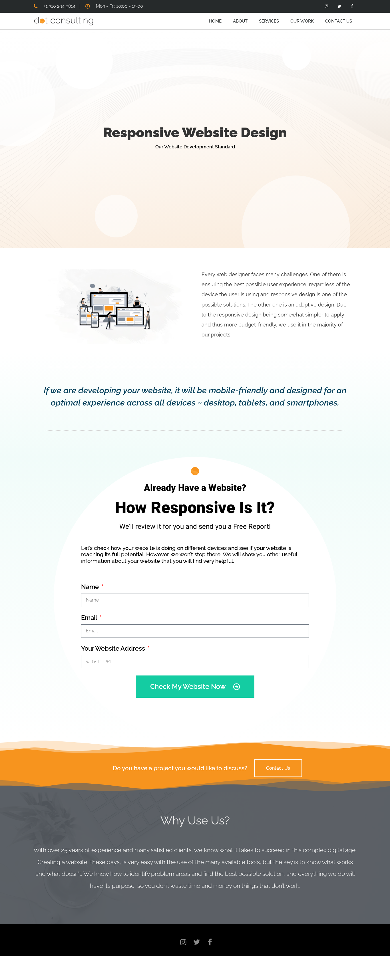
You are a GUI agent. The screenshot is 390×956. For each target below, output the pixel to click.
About (240, 21)
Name (90, 586)
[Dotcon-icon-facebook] (351, 6)
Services (269, 21)
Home (215, 21)
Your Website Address (113, 648)
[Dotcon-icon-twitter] (338, 6)
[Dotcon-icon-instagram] (325, 6)
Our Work (302, 21)
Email (89, 617)
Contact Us (338, 21)
